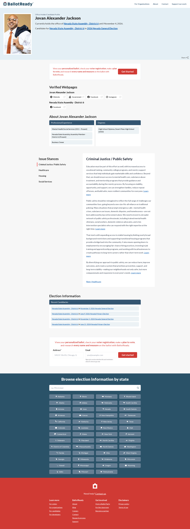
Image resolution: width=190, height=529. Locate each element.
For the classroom (102, 507)
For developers (54, 514)
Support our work (179, 4)
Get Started (127, 71)
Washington (130, 447)
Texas (129, 421)
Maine (83, 434)
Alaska (60, 403)
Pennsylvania (106, 472)
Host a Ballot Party (102, 504)
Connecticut (60, 434)
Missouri (83, 472)
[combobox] (68, 355)
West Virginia (129, 453)
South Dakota (130, 409)
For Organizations (142, 4)
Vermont (130, 434)
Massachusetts (83, 447)
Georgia (60, 459)
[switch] (185, 57)
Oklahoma (106, 459)
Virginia (130, 440)
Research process (79, 518)
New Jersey (106, 421)
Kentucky (83, 421)
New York (106, 434)
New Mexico (107, 428)
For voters (53, 504)
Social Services (45, 181)
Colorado (60, 428)
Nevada (107, 409)
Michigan (83, 453)
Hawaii (60, 465)
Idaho (60, 472)
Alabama (60, 396)
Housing (42, 176)
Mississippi (83, 465)
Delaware (60, 440)
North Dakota (106, 447)
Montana (107, 396)
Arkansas (60, 415)
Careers (75, 511)
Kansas (83, 415)
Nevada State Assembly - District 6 (81, 23)
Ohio (107, 453)
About (155, 4)
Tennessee (129, 415)
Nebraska (106, 403)
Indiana (83, 403)
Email (88, 350)
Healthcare (44, 170)
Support (75, 521)
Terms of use (123, 507)
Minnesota (83, 459)
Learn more (100, 229)
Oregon (107, 465)
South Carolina (130, 403)
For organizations (55, 507)
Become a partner (102, 511)
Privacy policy (124, 504)
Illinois (83, 396)
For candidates (54, 511)
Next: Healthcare (93, 281)
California (60, 421)
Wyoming (130, 465)
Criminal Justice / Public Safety (52, 164)
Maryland (83, 440)
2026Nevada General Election (102, 28)
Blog (74, 507)
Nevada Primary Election (94, 314)
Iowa (83, 409)
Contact (165, 4)
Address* (57, 350)
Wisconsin (130, 459)
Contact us (100, 493)
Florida (60, 453)
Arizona (60, 409)
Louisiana (83, 428)
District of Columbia (60, 447)
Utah (130, 428)
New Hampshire (107, 415)
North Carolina (106, 440)
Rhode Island (130, 396)
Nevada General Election (97, 308)
